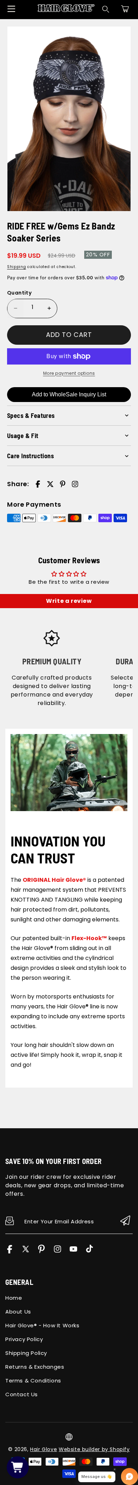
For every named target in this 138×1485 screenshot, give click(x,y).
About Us (18, 1311)
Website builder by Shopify (94, 1449)
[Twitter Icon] (25, 1251)
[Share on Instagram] (75, 484)
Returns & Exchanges (34, 1366)
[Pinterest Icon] (41, 1251)
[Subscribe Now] (125, 1221)
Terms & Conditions (33, 1380)
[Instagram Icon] (57, 1251)
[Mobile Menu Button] (11, 9)
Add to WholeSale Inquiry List (69, 394)
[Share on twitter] (50, 484)
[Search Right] (106, 9)
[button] (125, 9)
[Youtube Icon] (73, 1251)
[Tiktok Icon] (89, 1251)
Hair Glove (43, 1449)
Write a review (69, 601)
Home (13, 1297)
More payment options (69, 373)
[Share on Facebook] (37, 484)
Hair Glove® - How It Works (42, 1325)
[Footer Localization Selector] (69, 1437)
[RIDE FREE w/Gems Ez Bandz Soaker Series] (69, 119)
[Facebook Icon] (9, 1251)
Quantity (19, 292)
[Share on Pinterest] (62, 484)
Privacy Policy (24, 1339)
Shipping (16, 266)
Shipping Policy (26, 1353)
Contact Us (21, 1394)
